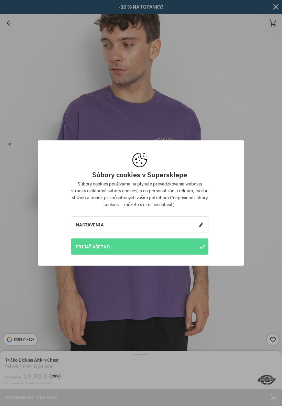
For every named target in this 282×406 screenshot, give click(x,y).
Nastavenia (90, 225)
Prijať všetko (93, 247)
